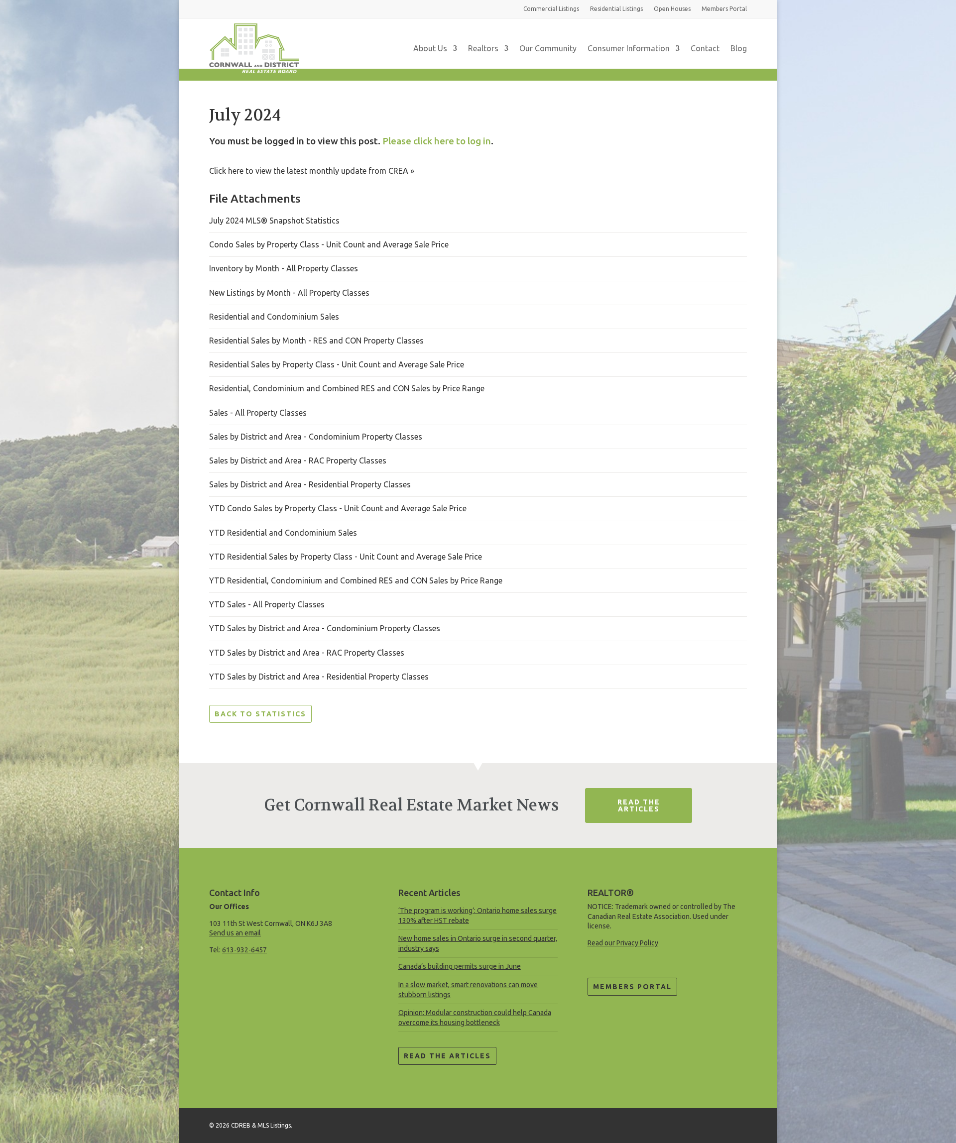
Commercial (551, 8)
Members (724, 8)
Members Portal (632, 987)
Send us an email (235, 933)
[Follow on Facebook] (739, 1124)
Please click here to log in (436, 140)
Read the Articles (447, 1056)
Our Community (548, 48)
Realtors (483, 48)
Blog (738, 48)
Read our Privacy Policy (623, 943)
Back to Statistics (260, 714)
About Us (430, 48)
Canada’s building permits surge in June (459, 966)
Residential (616, 8)
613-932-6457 (244, 950)
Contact (705, 48)
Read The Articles (638, 805)
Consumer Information (629, 48)
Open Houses (672, 8)
